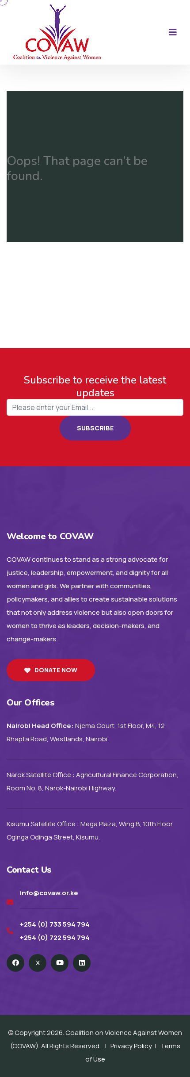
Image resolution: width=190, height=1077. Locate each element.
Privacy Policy (131, 1045)
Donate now (55, 670)
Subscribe (95, 428)
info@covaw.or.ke (49, 892)
